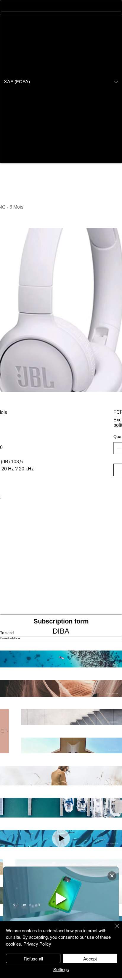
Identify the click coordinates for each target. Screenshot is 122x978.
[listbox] (61, 81)
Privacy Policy (37, 944)
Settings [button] (61, 969)
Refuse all (33, 958)
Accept (90, 958)
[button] (61, 81)
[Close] (114, 929)
